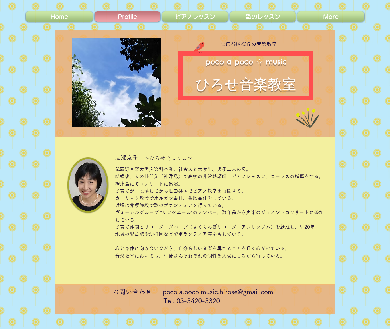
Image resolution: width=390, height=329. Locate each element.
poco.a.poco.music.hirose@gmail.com (217, 291)
